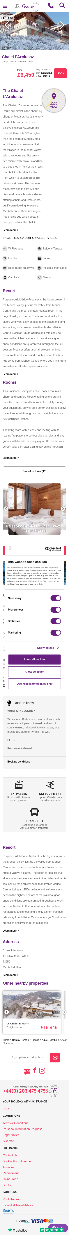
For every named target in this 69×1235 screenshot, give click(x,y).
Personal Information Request (22, 1129)
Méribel (53, 1040)
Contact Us (10, 1155)
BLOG (7, 1185)
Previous (6, 1012)
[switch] (56, 610)
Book (60, 73)
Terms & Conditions (15, 1123)
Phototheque (11, 1199)
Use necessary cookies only (34, 683)
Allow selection (34, 671)
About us (8, 1167)
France (35, 1040)
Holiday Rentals (20, 1040)
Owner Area (10, 1179)
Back (10, 17)
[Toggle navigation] (5, 6)
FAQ (6, 1108)
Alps (44, 1040)
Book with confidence (17, 1161)
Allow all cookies (34, 659)
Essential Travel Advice (18, 1205)
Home (6, 1040)
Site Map (8, 1141)
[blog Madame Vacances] (27, 1072)
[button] (6, 509)
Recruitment (11, 1173)
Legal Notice (11, 1135)
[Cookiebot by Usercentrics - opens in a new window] (51, 549)
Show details (45, 647)
